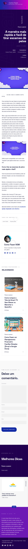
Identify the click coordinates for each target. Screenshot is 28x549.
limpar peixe (13, 221)
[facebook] (5, 253)
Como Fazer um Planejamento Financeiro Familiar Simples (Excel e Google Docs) (11, 343)
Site (2, 419)
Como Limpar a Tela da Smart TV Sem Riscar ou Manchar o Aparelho (11, 302)
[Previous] (13, 507)
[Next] (15, 507)
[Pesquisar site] (25, 7)
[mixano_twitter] (5, 546)
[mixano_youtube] (8, 546)
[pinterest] (12, 253)
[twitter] (7, 253)
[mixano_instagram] (13, 546)
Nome (3, 404)
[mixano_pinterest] (10, 546)
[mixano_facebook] (2, 546)
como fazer (5, 221)
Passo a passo (22, 27)
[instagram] (15, 253)
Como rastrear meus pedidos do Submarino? (9, 494)
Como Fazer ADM (11, 52)
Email (2, 412)
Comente (3, 383)
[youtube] (10, 253)
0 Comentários (22, 52)
